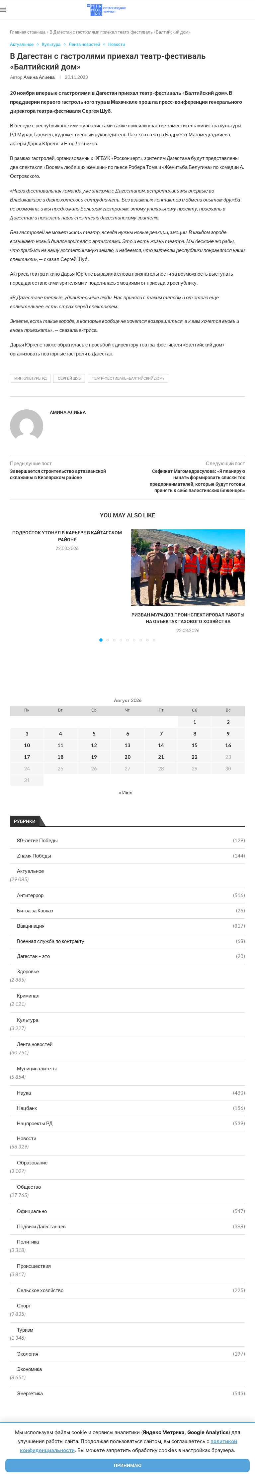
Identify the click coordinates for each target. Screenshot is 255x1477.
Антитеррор (131, 895)
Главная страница (27, 32)
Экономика (29, 1369)
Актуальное (30, 871)
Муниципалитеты (37, 1068)
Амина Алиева (39, 77)
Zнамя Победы (131, 856)
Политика (28, 1242)
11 (60, 745)
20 (127, 757)
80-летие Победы (131, 840)
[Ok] (241, 10)
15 (195, 745)
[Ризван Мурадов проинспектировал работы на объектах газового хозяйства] (188, 567)
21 (161, 757)
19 (94, 757)
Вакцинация (131, 926)
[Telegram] (234, 10)
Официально (131, 1211)
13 (127, 745)
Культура (27, 1020)
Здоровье (28, 971)
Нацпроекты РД (131, 1123)
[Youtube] (220, 10)
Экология (131, 1354)
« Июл (125, 792)
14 (161, 745)
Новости (26, 1138)
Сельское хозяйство (131, 1290)
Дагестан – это (131, 956)
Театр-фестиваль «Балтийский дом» (128, 378)
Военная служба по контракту (131, 941)
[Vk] (227, 10)
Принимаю (127, 1465)
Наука (131, 1093)
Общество (29, 1187)
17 (27, 757)
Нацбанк (131, 1108)
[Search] (251, 10)
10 (27, 745)
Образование (32, 1162)
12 (94, 745)
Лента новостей (34, 1044)
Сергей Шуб (69, 378)
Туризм (25, 1330)
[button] (19, 585)
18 (60, 757)
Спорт (24, 1305)
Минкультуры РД (30, 378)
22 (195, 757)
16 (228, 745)
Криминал (28, 996)
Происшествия (34, 1266)
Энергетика (131, 1393)
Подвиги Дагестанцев (131, 1226)
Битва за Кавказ (131, 910)
